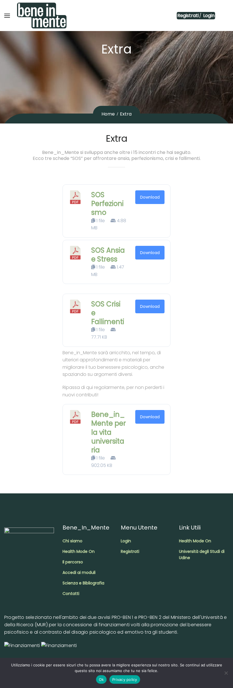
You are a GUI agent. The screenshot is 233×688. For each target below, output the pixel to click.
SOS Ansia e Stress (108, 255)
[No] (226, 673)
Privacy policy (124, 679)
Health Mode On (79, 551)
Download (150, 197)
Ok (101, 679)
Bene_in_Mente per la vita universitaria (108, 432)
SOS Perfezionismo (107, 203)
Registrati (188, 15)
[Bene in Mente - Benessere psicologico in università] (41, 15)
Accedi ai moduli (79, 572)
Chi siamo (72, 541)
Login (208, 15)
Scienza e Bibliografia (83, 583)
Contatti (71, 593)
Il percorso (73, 562)
